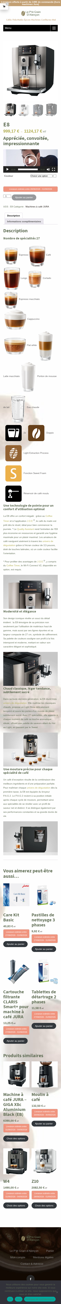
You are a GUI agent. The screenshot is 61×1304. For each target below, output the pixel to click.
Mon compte (17, 1257)
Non (18, 1299)
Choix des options (16, 1138)
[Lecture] (7, 169)
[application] (30, 161)
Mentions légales (43, 1257)
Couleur (8, 176)
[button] (30, 161)
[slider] (28, 169)
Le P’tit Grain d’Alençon (24, 1250)
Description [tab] (13, 215)
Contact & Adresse (31, 1263)
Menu (8, 28)
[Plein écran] (53, 169)
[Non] (57, 1292)
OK (10, 1299)
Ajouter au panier (24, 197)
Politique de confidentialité (40, 1299)
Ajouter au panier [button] (15, 944)
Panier (50, 1250)
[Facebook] (31, 1279)
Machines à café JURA (37, 206)
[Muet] (48, 169)
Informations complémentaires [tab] (24, 221)
